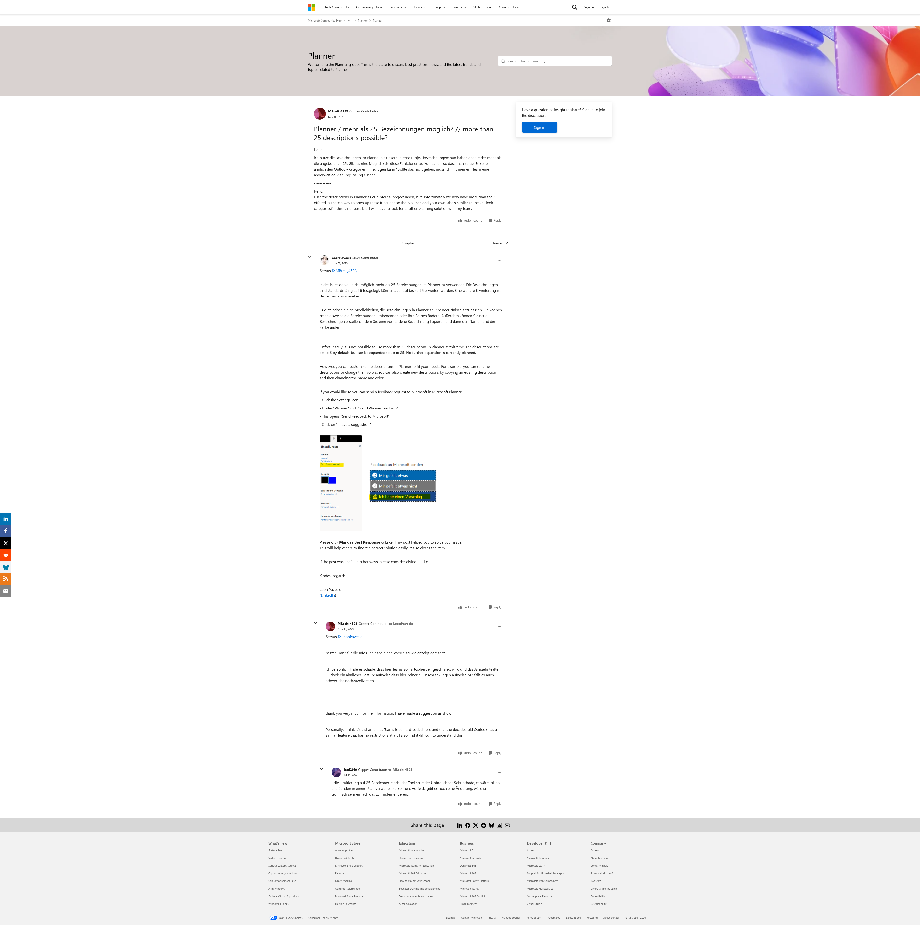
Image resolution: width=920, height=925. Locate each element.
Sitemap (450, 917)
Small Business (468, 904)
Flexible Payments (345, 904)
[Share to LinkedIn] (459, 824)
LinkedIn (328, 595)
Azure (530, 850)
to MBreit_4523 (400, 769)
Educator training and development (419, 888)
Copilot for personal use (282, 881)
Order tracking (343, 881)
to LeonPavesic (401, 623)
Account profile (344, 850)
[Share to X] (475, 824)
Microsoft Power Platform (474, 881)
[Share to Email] (507, 824)
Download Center (345, 858)
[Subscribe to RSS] (499, 824)
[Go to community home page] (311, 7)
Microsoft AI (467, 850)
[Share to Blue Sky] (491, 824)
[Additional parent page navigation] (350, 20)
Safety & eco (573, 917)
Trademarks (553, 917)
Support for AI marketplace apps (545, 873)
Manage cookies (511, 917)
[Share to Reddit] (483, 824)
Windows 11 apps (278, 904)
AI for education (408, 904)
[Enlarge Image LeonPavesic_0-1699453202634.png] (341, 483)
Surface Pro (275, 850)
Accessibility (598, 896)
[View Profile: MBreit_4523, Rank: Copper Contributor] (320, 114)
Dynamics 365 (468, 865)
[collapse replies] (309, 257)
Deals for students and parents (417, 896)
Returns (339, 873)
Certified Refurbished (347, 888)
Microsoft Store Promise (349, 896)
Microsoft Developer (539, 858)
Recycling (592, 917)
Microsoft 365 (468, 873)
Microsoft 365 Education (413, 873)
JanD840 (350, 769)
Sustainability (598, 904)
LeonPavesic (341, 257)
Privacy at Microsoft (602, 873)
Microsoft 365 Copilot (472, 896)
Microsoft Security (470, 858)
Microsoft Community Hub (325, 20)
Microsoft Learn (536, 865)
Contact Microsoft (471, 917)
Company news (599, 865)
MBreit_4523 (338, 111)
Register (588, 7)
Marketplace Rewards (539, 896)
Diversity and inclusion (604, 888)
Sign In (605, 7)
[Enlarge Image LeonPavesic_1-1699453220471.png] (410, 483)
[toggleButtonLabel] (608, 20)
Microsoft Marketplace (540, 888)
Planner (363, 20)
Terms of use (533, 917)
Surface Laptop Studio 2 (282, 865)
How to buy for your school (414, 881)
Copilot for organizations (282, 873)
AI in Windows (276, 888)
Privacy (492, 917)
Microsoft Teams (469, 888)
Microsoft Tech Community (542, 881)
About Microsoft (600, 858)
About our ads (611, 917)
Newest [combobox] (500, 243)
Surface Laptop (277, 858)
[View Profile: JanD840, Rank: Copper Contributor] (336, 772)
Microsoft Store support (349, 865)
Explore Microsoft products (283, 896)
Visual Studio (534, 904)
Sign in (539, 127)
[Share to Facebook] (467, 824)
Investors (596, 881)
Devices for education (411, 858)
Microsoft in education (412, 850)
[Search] (575, 7)
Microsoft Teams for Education (416, 865)
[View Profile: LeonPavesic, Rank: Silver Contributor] (324, 260)
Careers (595, 850)
